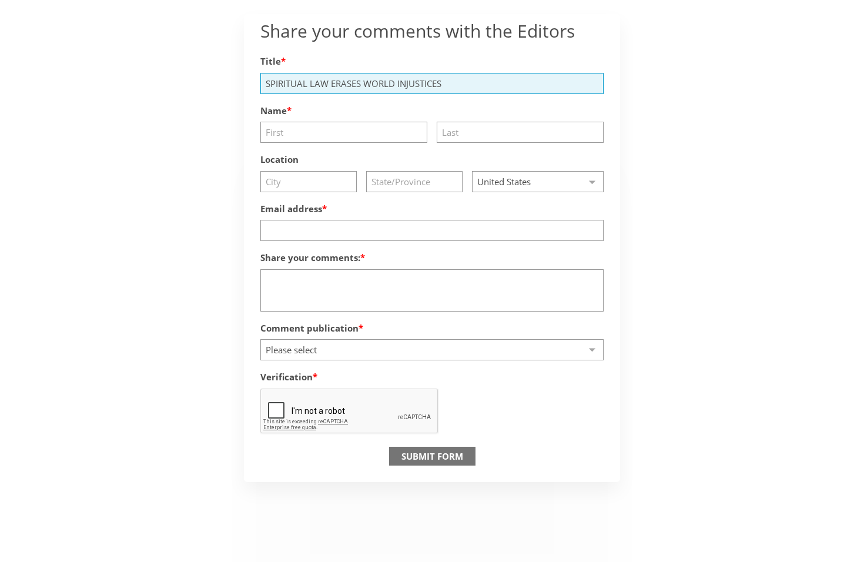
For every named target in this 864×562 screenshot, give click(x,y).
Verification (286, 377)
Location (279, 159)
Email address (291, 209)
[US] (538, 181)
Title (270, 61)
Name (273, 110)
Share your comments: (310, 257)
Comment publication (309, 328)
